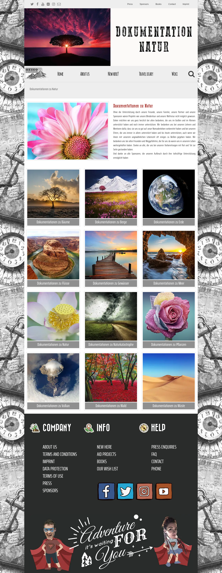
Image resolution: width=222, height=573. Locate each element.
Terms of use (53, 476)
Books (158, 4)
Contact (172, 4)
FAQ (154, 454)
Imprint (186, 4)
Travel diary (146, 74)
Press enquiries (163, 447)
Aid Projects (106, 454)
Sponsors (144, 4)
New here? (113, 74)
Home (60, 74)
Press (130, 4)
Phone (156, 468)
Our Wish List (107, 468)
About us (84, 74)
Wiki (175, 74)
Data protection (55, 468)
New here (104, 447)
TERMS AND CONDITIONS (60, 454)
